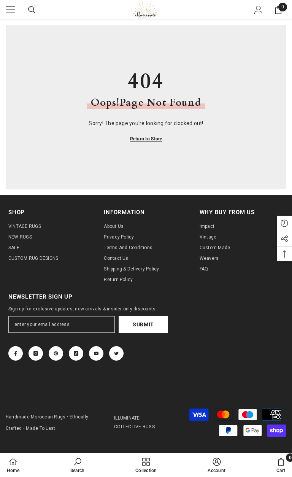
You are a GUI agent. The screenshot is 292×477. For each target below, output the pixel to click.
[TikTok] (76, 353)
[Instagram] (36, 353)
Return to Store (146, 139)
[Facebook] (15, 353)
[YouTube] (96, 353)
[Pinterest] (56, 353)
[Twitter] (116, 353)
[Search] (31, 9)
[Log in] (258, 10)
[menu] (10, 9)
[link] (77, 465)
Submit (143, 324)
